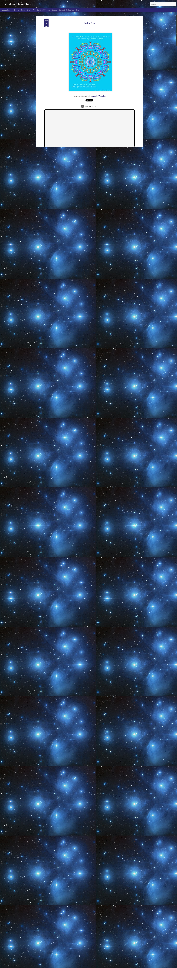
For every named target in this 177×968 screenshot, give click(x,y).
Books (23, 10)
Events (54, 10)
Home (16, 10)
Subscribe (70, 10)
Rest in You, (89, 22)
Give (77, 10)
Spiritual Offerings (43, 10)
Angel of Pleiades (98, 96)
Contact (62, 10)
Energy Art (31, 10)
